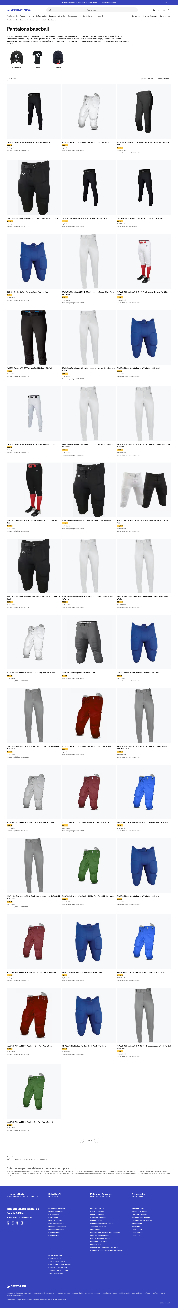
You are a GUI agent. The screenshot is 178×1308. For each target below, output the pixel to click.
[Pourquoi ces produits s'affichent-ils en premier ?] (142, 79)
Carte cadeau (165, 16)
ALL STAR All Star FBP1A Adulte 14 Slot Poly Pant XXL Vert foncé (88, 896)
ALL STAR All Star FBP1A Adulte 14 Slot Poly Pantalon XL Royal (142, 822)
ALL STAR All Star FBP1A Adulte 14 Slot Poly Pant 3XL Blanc (31, 673)
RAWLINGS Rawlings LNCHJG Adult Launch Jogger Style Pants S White (88, 369)
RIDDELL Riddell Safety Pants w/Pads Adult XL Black (138, 368)
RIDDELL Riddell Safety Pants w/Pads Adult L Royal (138, 896)
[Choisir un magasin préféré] (154, 9)
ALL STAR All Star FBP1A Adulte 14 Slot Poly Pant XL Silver (30, 822)
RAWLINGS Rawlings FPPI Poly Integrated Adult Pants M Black (87, 520)
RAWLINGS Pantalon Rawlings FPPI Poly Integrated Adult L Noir (32, 218)
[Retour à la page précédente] (81, 1140)
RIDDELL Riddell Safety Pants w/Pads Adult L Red (82, 972)
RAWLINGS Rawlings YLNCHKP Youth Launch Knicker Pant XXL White (142, 293)
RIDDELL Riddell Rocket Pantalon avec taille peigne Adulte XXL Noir (143, 521)
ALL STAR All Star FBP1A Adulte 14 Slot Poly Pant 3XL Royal (141, 972)
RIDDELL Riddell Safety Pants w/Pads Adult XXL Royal (84, 1046)
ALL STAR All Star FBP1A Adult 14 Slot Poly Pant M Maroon (85, 822)
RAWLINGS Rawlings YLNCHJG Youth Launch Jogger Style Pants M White (143, 445)
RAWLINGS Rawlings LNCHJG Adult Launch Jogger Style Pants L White (143, 597)
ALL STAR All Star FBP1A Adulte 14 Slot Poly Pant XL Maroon (31, 972)
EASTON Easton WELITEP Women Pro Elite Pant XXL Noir (29, 368)
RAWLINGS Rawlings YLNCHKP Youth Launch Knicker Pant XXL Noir (32, 521)
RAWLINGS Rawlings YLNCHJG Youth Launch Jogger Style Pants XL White (88, 597)
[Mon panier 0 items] (168, 9)
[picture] (34, 111)
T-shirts (37, 67)
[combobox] (164, 79)
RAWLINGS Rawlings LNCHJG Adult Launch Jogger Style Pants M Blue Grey (33, 897)
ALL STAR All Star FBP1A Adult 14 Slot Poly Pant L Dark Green (32, 1122)
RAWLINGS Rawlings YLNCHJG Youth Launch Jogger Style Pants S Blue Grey (144, 1047)
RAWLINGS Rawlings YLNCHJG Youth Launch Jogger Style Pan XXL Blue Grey (142, 747)
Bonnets (58, 67)
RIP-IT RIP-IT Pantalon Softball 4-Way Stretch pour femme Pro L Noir (143, 143)
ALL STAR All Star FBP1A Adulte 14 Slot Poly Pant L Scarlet (30, 1046)
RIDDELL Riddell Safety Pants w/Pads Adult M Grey (138, 673)
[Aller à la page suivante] (96, 1140)
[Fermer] (169, 2)
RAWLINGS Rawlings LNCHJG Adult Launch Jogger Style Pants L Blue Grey (33, 747)
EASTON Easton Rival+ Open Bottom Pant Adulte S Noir (29, 142)
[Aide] (159, 9)
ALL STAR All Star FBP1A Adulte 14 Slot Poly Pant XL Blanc (85, 142)
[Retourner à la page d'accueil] (19, 10)
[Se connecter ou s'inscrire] (164, 9)
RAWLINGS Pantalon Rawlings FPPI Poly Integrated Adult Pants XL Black (34, 597)
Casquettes (16, 67)
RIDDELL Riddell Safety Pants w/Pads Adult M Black (28, 292)
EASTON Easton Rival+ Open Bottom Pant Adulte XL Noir (140, 218)
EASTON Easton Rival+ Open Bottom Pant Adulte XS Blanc (31, 444)
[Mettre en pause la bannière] (166, 2)
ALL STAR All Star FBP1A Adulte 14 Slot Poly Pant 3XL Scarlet (87, 746)
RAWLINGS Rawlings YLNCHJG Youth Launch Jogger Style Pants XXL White (88, 293)
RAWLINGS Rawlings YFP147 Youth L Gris (78, 673)
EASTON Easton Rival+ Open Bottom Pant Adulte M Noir (85, 218)
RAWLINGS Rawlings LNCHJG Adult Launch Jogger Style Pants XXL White (87, 445)
